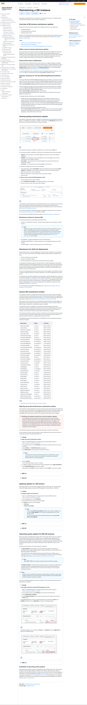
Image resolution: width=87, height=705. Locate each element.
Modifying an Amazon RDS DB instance (40, 68)
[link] (36, 7)
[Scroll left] (17, 4)
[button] (23, 437)
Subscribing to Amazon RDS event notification (45, 556)
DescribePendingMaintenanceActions (39, 675)
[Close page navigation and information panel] (85, 17)
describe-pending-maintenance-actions (28, 211)
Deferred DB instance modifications (29, 44)
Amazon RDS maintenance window (28, 208)
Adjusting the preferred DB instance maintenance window (43, 298)
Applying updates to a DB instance (52, 214)
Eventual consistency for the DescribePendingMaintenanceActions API (36, 46)
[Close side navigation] (16, 8)
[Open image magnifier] (20, 147)
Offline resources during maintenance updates (31, 42)
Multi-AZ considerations (32, 283)
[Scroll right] (47, 4)
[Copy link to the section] (18, 24)
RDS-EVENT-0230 (30, 554)
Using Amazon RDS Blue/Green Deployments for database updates (33, 279)
